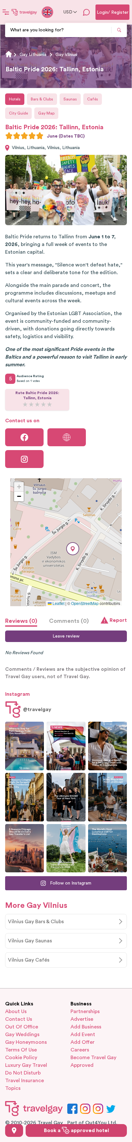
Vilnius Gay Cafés (28, 960)
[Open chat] (86, 12)
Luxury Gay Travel (26, 1065)
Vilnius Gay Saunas (30, 940)
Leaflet (58, 603)
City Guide (18, 113)
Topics (13, 1088)
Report (118, 620)
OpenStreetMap (85, 603)
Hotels (15, 99)
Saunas (70, 99)
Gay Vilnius (66, 54)
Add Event (82, 1034)
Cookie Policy (21, 1057)
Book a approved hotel (76, 1130)
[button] (72, 548)
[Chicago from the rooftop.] (107, 797)
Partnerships (85, 1011)
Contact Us (18, 1019)
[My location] (14, 1130)
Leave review (66, 636)
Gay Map (46, 113)
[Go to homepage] (24, 12)
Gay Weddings (22, 1034)
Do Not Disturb (23, 1072)
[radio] (9, 135)
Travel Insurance (24, 1080)
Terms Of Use (21, 1049)
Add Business (85, 1026)
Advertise (81, 1019)
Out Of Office (21, 1026)
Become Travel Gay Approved (93, 1061)
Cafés (92, 99)
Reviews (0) (21, 621)
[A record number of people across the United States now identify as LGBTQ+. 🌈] (65, 746)
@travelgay (37, 709)
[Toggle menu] (6, 12)
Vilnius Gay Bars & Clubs (36, 921)
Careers (79, 1049)
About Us (16, 1011)
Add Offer (82, 1042)
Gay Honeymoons (26, 1042)
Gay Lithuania (33, 54)
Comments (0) (69, 621)
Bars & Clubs (42, 99)
